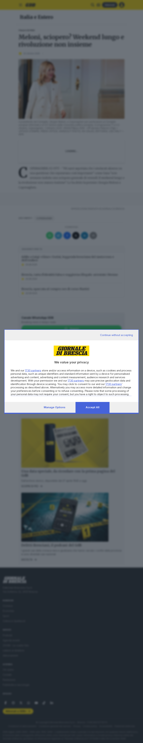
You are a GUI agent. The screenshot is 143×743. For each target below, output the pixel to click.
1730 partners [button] (33, 370)
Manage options (54, 407)
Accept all (92, 407)
